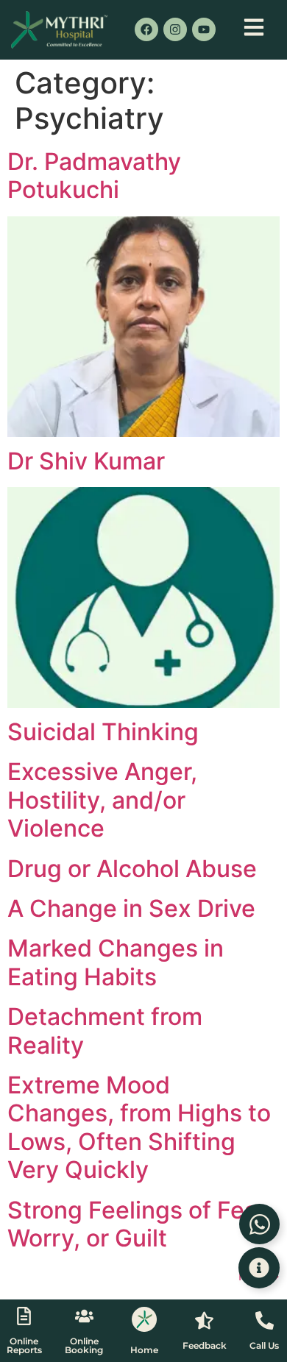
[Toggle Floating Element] (259, 1267)
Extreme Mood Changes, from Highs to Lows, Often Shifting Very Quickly (139, 1127)
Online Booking (84, 1345)
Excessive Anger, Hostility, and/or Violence (102, 800)
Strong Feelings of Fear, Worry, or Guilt (139, 1224)
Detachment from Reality (104, 1030)
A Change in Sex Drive (131, 908)
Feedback (205, 1345)
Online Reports (24, 1345)
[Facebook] (146, 29)
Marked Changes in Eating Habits (115, 962)
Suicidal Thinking (103, 731)
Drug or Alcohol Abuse (132, 868)
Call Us (264, 1345)
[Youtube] (204, 29)
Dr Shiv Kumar (86, 461)
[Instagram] (175, 29)
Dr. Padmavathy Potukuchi (94, 175)
